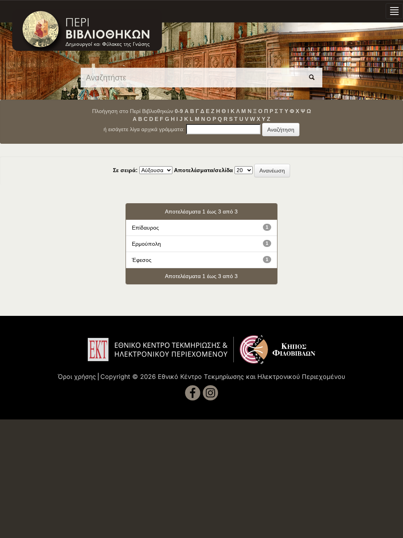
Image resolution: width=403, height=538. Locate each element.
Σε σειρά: (125, 170)
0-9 (179, 111)
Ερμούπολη (146, 244)
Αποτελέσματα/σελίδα (203, 170)
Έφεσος (142, 260)
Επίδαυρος (145, 227)
